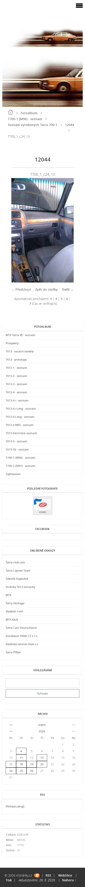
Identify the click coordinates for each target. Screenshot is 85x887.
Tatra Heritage (15, 603)
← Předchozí (21, 289)
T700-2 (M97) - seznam (20, 466)
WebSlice (65, 875)
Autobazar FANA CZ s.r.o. (22, 636)
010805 (42, 512)
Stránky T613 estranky (20, 587)
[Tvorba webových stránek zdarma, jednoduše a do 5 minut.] (37, 875)
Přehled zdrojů (15, 806)
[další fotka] (66, 230)
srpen (42, 725)
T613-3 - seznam (16, 384)
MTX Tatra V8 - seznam (20, 335)
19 (31, 764)
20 (42, 764)
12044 (69, 125)
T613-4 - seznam (16, 392)
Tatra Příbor (13, 652)
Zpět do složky (46, 289)
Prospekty (12, 343)
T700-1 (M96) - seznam (25, 119)
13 (42, 758)
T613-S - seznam (16, 441)
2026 (42, 731)
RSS (48, 875)
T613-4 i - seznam (17, 400)
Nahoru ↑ (69, 880)
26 (31, 771)
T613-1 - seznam (16, 368)
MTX (8, 595)
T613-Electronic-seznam (21, 433)
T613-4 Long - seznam (20, 417)
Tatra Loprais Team (18, 570)
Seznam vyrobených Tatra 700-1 (32, 125)
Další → (68, 289)
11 (21, 758)
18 (21, 764)
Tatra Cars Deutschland (21, 628)
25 (21, 771)
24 (10, 771)
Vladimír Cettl (14, 611)
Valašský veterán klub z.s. (22, 644)
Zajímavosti (13, 474)
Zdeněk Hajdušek (17, 579)
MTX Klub (12, 620)
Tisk (9, 880)
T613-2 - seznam (16, 376)
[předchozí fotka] (19, 230)
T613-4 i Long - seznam (21, 409)
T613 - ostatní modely (20, 351)
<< (10, 725)
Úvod (10, 112)
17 (10, 764)
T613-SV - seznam (17, 449)
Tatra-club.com (15, 562)
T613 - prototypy (16, 360)
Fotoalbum (29, 113)
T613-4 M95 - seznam (19, 425)
